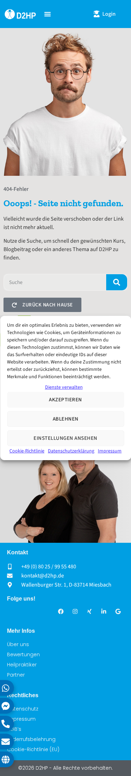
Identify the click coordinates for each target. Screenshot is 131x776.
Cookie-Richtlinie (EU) (33, 749)
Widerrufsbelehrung (31, 739)
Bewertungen (23, 654)
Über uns (18, 644)
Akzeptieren (65, 399)
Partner (16, 674)
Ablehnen (66, 419)
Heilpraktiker (22, 664)
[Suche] (116, 282)
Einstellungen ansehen (65, 438)
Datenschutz (22, 708)
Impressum (110, 451)
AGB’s (14, 729)
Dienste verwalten (64, 387)
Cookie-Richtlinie (26, 451)
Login (109, 14)
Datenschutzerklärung (71, 451)
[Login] (96, 14)
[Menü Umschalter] (47, 14)
